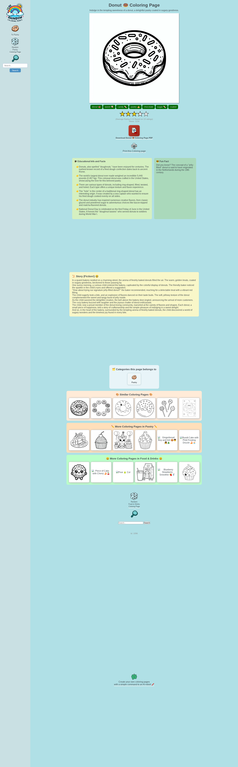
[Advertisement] (134, 245)
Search (15, 70)
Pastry (134, 382)
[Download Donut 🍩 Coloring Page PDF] (134, 130)
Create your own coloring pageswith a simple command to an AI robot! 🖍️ (134, 683)
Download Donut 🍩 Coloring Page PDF (134, 138)
